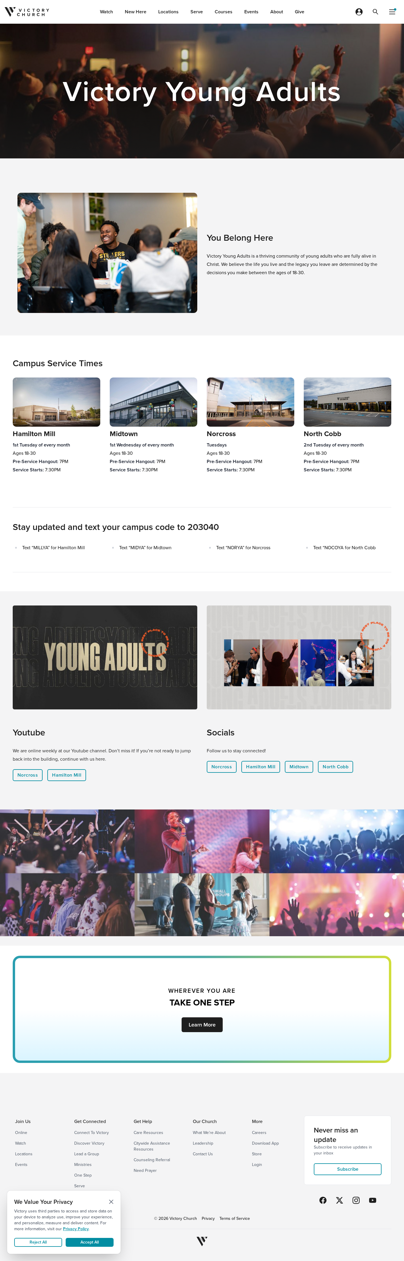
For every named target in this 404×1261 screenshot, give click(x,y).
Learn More (202, 1025)
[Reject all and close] (111, 1201)
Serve (196, 11)
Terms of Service (234, 1219)
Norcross (27, 775)
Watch (106, 11)
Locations (168, 11)
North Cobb (335, 766)
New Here (135, 11)
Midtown (299, 766)
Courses (223, 11)
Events (251, 11)
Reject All (38, 1242)
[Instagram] (356, 1200)
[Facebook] (323, 1200)
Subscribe (347, 1169)
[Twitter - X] (339, 1200)
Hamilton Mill (66, 775)
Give (299, 11)
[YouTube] (373, 1200)
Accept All (89, 1242)
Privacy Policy (76, 1229)
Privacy (208, 1219)
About (276, 11)
